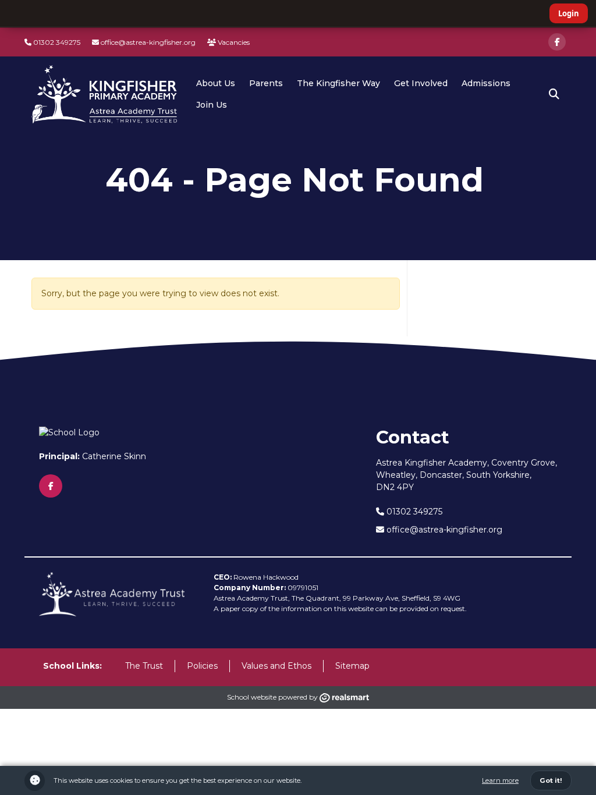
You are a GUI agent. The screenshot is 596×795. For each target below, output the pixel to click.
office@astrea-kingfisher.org (147, 42)
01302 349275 (55, 42)
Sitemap (352, 666)
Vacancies (233, 42)
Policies (202, 666)
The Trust (144, 666)
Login (568, 13)
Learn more (500, 780)
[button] (554, 94)
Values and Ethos (276, 666)
